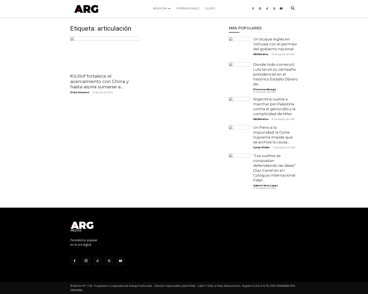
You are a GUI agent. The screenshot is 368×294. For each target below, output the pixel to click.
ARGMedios (261, 54)
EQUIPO (210, 8)
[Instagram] (260, 8)
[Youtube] (281, 8)
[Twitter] (274, 8)
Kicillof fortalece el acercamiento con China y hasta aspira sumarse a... (99, 81)
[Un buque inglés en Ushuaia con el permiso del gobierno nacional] (239, 47)
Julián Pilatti (261, 147)
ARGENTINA (160, 8)
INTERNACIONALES (188, 8)
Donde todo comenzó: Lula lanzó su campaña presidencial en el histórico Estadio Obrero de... (275, 74)
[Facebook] (253, 8)
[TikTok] (267, 8)
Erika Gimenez (79, 92)
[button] (293, 9)
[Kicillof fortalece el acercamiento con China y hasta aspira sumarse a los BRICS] (104, 54)
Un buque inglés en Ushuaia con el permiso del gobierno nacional (275, 44)
